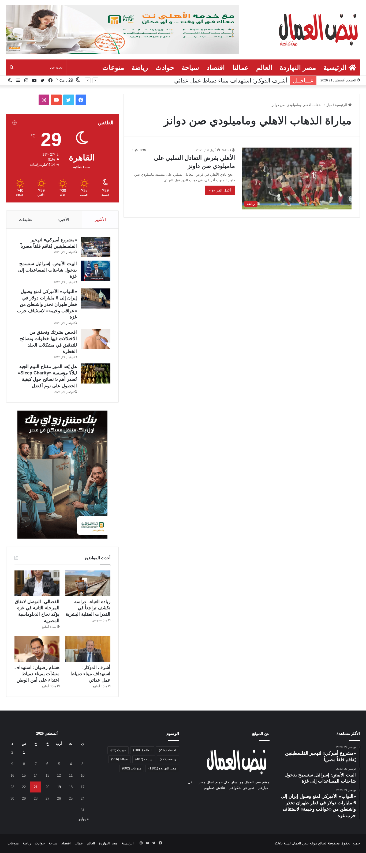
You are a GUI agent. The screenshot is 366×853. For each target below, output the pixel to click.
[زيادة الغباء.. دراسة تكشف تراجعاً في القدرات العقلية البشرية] (87, 583)
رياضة (140, 67)
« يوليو (84, 819)
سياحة (190, 67)
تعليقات (25, 219)
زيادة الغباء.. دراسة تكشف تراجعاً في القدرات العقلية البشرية (88, 608)
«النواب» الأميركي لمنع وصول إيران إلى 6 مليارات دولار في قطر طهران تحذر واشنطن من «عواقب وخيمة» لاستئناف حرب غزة (47, 304)
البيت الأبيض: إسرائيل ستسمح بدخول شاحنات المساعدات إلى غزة (47, 270)
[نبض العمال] (317, 29)
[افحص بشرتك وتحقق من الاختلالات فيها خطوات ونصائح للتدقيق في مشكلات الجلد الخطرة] (95, 339)
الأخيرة (63, 219)
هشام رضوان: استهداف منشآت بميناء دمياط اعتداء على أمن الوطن (36, 674)
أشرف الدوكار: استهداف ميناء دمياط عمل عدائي (230, 80)
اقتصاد (216, 67)
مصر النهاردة (298, 67)
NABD (226, 150)
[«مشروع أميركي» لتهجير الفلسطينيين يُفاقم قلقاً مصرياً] (95, 247)
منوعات (113, 67)
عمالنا (240, 67)
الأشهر (100, 219)
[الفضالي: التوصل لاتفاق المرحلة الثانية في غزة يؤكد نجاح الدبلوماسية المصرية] (36, 583)
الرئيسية (336, 67)
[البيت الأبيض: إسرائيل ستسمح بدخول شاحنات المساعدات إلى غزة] (95, 271)
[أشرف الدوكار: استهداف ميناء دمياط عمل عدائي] (87, 649)
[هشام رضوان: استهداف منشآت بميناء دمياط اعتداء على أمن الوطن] (36, 649)
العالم (264, 67)
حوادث (164, 67)
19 (59, 787)
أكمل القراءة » (220, 190)
